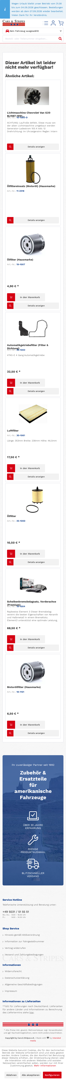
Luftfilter (13, 430)
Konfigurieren (52, 1075)
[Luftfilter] (33, 413)
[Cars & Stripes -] (14, 23)
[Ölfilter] (33, 499)
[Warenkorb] (60, 23)
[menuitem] (45, 23)
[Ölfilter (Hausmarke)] (33, 242)
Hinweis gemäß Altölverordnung (22, 935)
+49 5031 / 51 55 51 (16, 911)
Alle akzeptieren (31, 1075)
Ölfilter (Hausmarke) (20, 259)
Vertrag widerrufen (15, 948)
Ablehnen (11, 1075)
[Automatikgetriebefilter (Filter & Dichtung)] (33, 328)
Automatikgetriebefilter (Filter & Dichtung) (27, 347)
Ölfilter (11, 516)
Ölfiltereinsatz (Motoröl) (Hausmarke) (31, 186)
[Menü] (45, 23)
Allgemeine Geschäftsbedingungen (23, 984)
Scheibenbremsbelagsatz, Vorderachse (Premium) (31, 603)
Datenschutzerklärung (16, 978)
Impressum (10, 991)
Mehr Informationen (45, 1065)
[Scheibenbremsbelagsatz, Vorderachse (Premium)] (33, 584)
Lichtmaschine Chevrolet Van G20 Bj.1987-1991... (28, 114)
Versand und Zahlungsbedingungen (24, 954)
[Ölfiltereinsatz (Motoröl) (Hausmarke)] (33, 169)
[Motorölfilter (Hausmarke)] (33, 670)
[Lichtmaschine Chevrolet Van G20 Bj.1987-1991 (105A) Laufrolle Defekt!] (33, 95)
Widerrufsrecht (13, 971)
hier (31, 1012)
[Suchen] (60, 38)
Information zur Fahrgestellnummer (24, 941)
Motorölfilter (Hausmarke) (24, 687)
